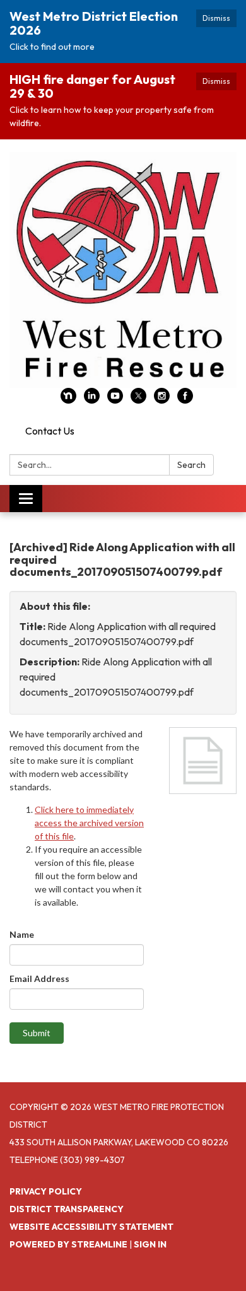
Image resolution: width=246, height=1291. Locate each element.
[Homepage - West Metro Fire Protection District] (123, 270)
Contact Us (49, 430)
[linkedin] (92, 400)
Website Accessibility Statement (91, 1226)
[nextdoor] (68, 400)
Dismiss (216, 18)
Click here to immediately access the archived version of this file (89, 822)
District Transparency (66, 1209)
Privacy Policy (45, 1191)
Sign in (150, 1244)
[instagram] (162, 400)
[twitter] (138, 400)
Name (21, 934)
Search (191, 464)
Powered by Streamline (68, 1244)
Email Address (39, 978)
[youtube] (115, 400)
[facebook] (185, 400)
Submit (36, 1032)
